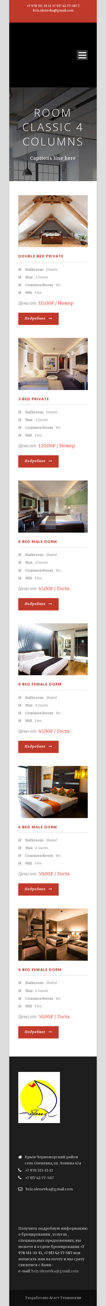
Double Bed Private (41, 255)
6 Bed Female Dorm (40, 969)
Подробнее (35, 318)
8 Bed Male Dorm (37, 541)
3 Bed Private (33, 398)
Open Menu (82, 55)
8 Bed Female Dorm (40, 684)
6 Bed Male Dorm (37, 826)
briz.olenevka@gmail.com (54, 1271)
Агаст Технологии (65, 1298)
